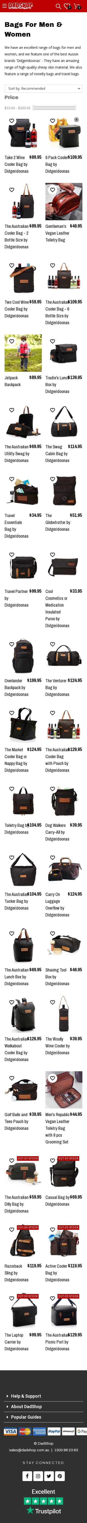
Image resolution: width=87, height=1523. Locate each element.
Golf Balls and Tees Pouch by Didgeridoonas (17, 1121)
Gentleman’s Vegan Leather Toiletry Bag (57, 233)
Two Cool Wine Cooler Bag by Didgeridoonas (17, 309)
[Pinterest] (60, 1476)
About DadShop (26, 1406)
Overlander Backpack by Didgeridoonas (17, 687)
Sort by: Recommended (26, 88)
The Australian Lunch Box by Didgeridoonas (17, 977)
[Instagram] (38, 1476)
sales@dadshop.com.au (29, 1450)
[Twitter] (49, 1476)
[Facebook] (27, 1476)
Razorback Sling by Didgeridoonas (17, 1273)
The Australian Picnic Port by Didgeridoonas (57, 1342)
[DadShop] (21, 7)
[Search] (59, 5)
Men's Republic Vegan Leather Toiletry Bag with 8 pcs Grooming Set (57, 1128)
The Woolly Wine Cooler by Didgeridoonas (57, 1046)
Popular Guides (26, 1417)
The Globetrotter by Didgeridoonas (57, 522)
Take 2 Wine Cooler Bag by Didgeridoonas (17, 164)
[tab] (43, 1396)
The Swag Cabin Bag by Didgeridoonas (57, 453)
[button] (11, 120)
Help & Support (26, 1396)
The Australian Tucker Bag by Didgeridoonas (17, 901)
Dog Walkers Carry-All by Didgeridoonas (57, 832)
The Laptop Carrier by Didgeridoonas (17, 1342)
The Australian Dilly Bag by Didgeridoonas (17, 1204)
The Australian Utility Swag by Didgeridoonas (17, 453)
